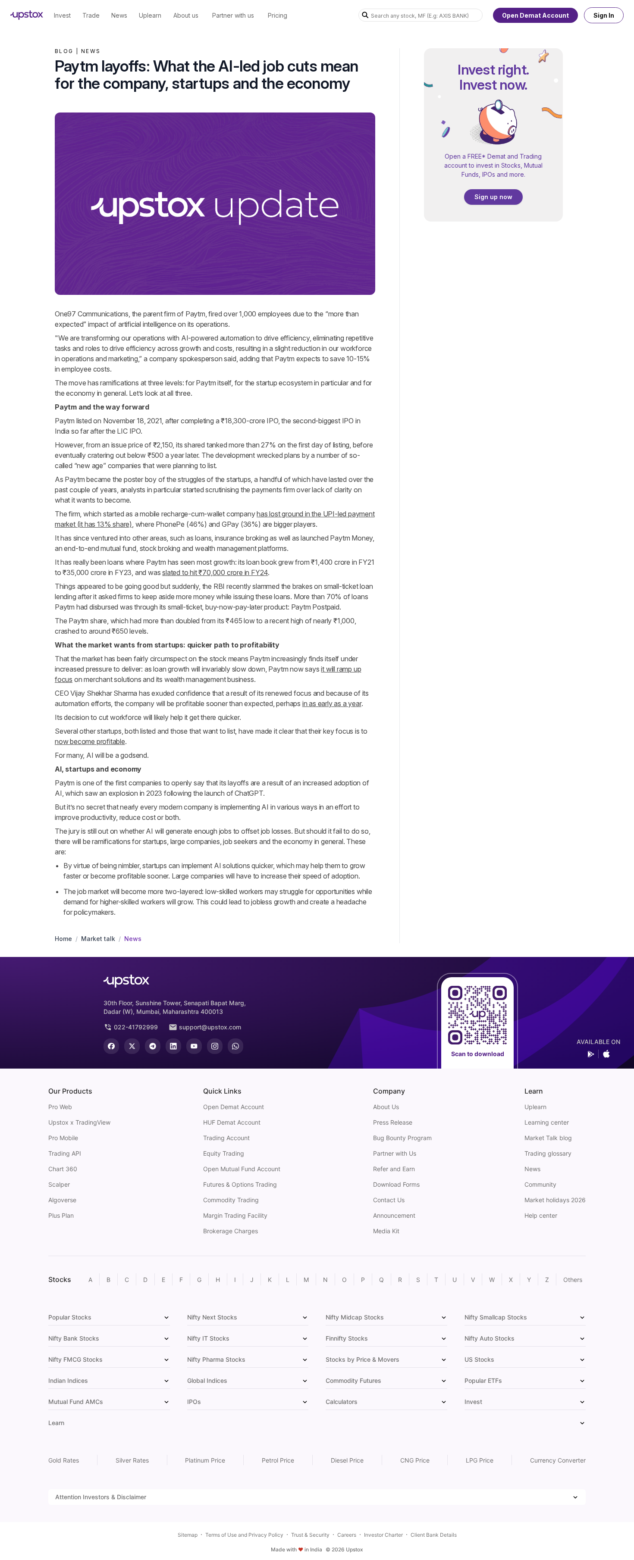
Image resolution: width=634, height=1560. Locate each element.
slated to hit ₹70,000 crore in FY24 (215, 572)
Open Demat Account (535, 15)
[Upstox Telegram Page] (152, 1046)
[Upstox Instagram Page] (215, 1046)
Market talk (98, 938)
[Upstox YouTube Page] (194, 1046)
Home (63, 938)
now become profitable (90, 741)
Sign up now (493, 196)
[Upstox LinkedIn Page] (173, 1046)
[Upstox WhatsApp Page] (235, 1046)
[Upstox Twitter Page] (132, 1046)
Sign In (603, 15)
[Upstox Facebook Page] (111, 1046)
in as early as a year (331, 703)
